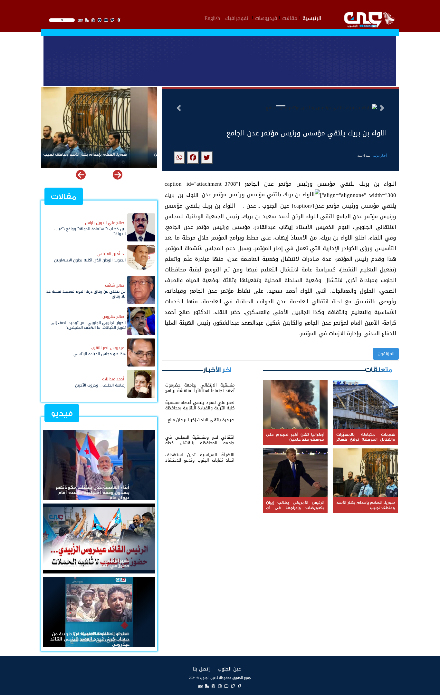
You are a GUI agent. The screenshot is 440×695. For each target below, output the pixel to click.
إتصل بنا (201, 668)
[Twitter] (232, 686)
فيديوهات (266, 17)
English (212, 17)
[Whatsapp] (213, 686)
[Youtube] (226, 686)
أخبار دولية (380, 155)
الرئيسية (311, 17)
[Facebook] (239, 686)
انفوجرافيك (237, 17)
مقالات (289, 17)
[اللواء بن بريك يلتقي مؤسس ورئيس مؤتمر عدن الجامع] (207, 158)
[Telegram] (220, 686)
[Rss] (207, 686)
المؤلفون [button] (386, 353)
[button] (179, 108)
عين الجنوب (229, 668)
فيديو (62, 413)
